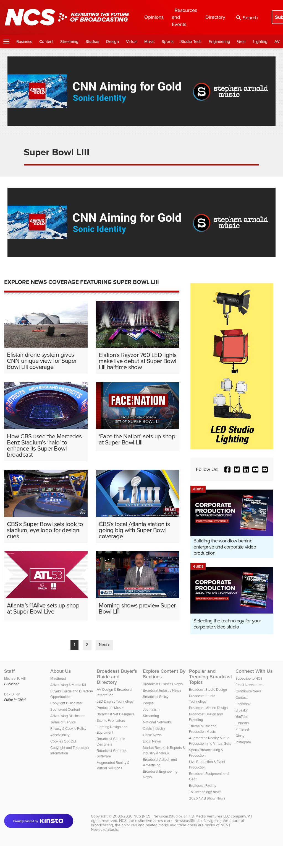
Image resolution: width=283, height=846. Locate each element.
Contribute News (248, 691)
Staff (9, 671)
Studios (92, 41)
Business (24, 41)
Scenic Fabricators (111, 720)
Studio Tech (190, 41)
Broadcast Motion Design (208, 707)
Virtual (131, 41)
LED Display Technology (115, 701)
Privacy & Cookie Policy (68, 728)
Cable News (152, 734)
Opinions (154, 17)
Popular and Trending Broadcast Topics (210, 676)
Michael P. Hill (15, 678)
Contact (241, 697)
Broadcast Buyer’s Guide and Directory (117, 676)
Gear (241, 41)
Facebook (243, 703)
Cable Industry (154, 728)
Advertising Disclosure (67, 715)
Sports (168, 41)
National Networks (157, 722)
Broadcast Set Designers (116, 714)
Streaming (69, 41)
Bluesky (241, 710)
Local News (152, 741)
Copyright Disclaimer (66, 702)
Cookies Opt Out (63, 741)
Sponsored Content (65, 709)
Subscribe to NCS (249, 678)
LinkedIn (242, 722)
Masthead (58, 678)
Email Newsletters (249, 684)
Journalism (151, 709)
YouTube (241, 716)
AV (277, 41)
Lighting (260, 41)
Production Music (110, 707)
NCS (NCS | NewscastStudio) (157, 816)
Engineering (219, 41)
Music (149, 41)
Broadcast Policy (155, 696)
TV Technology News (205, 791)
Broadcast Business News (163, 683)
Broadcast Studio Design (208, 689)
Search (250, 17)
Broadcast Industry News (162, 690)
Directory (215, 17)
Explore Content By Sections (164, 673)
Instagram (243, 741)
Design (112, 41)
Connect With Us (254, 671)
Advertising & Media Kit (68, 684)
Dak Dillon (12, 694)
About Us (60, 671)
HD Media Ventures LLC (209, 816)
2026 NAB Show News (207, 798)
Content (46, 41)
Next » (104, 644)
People (148, 702)
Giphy (239, 735)
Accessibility (59, 734)
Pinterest (242, 729)
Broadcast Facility (202, 785)
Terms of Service (63, 722)
